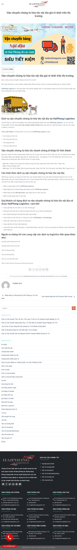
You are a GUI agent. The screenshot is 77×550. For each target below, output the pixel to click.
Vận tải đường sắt (7, 434)
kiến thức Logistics (7, 406)
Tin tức (3, 413)
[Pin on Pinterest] (43, 269)
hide (11, 69)
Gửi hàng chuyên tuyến (8, 388)
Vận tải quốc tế (50, 276)
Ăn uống (4, 344)
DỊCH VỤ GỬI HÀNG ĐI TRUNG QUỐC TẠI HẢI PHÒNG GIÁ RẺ (21, 362)
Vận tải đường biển (7, 424)
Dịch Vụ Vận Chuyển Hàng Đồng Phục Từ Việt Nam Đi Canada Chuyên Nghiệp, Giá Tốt (29, 323)
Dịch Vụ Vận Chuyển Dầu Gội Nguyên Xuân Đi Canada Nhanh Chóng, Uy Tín (25, 333)
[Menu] (2, 4)
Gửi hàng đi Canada (7, 391)
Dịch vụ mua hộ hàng (39, 276)
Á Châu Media (50, 547)
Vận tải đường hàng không (10, 431)
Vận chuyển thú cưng (8, 416)
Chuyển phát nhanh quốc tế (10, 359)
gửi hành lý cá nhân (7, 398)
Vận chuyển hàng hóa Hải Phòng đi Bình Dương (57, 296)
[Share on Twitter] (36, 269)
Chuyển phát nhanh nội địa (9, 355)
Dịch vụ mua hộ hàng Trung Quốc (12, 377)
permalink (64, 276)
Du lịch (3, 380)
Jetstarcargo (47, 217)
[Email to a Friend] (40, 269)
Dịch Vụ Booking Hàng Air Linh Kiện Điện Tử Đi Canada (19, 330)
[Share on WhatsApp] (30, 269)
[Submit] (74, 308)
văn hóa (3, 420)
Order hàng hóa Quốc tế (9, 409)
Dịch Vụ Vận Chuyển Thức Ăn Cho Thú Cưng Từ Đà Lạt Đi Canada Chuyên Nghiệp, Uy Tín (30, 319)
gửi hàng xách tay (7, 395)
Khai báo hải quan (7, 402)
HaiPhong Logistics (8, 88)
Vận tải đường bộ (7, 427)
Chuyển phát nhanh (28, 276)
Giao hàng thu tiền (7, 384)
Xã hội (3, 442)
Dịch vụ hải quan (6, 366)
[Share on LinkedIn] (47, 269)
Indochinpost (38, 217)
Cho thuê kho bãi (6, 348)
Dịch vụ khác (5, 370)
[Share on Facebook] (33, 269)
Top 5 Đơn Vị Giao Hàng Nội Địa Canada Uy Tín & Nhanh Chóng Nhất (23, 326)
